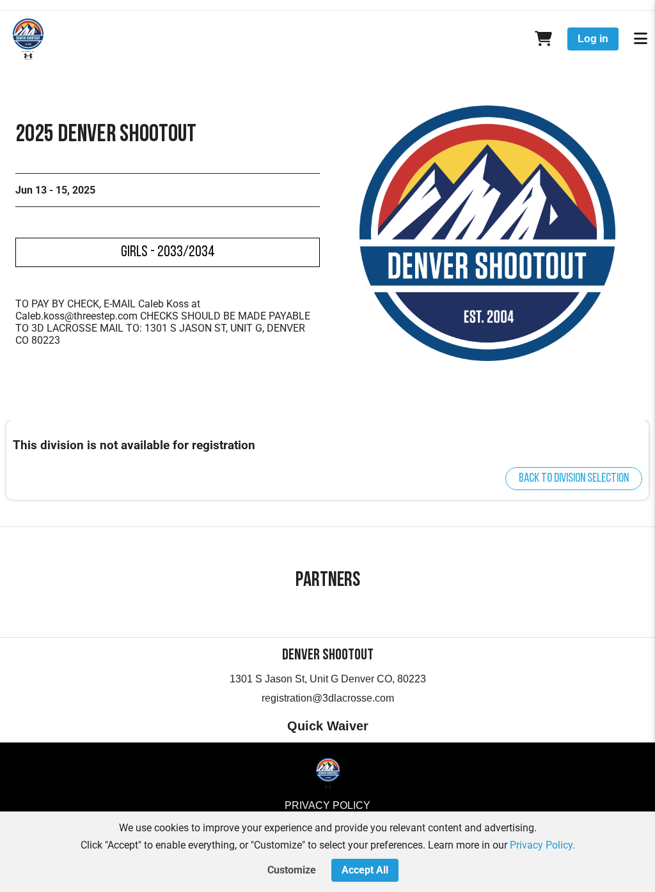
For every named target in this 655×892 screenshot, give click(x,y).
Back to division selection (574, 478)
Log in (593, 38)
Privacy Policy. (542, 845)
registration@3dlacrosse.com (328, 698)
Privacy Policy (327, 805)
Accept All (365, 870)
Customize (291, 870)
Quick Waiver (327, 725)
